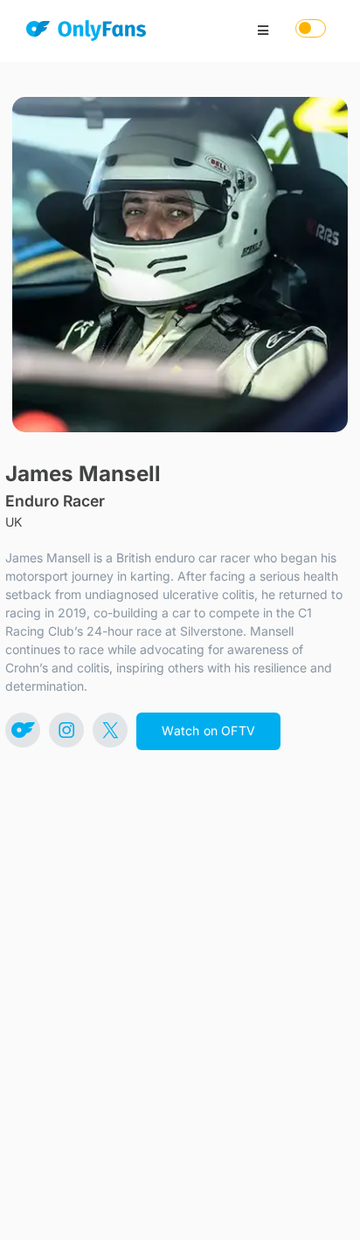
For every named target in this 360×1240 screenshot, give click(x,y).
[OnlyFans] (86, 33)
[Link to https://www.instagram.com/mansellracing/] (66, 730)
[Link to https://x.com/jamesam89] (110, 730)
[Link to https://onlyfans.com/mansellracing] (22, 730)
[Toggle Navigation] (263, 30)
